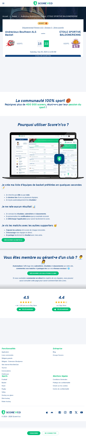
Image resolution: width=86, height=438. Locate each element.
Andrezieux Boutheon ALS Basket (20, 34)
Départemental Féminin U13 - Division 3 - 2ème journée (43, 28)
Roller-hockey (6, 401)
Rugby (4, 389)
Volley (4, 392)
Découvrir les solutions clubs (43, 273)
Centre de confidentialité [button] (61, 389)
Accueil (5, 16)
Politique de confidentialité (61, 382)
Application (5, 352)
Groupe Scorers (58, 355)
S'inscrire (34, 433)
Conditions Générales (60, 379)
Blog (54, 352)
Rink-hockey (6, 398)
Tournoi (4, 368)
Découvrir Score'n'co (13, 240)
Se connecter (50, 433)
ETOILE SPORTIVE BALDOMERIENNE (70, 34)
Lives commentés (7, 355)
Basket (14, 16)
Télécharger (27, 309)
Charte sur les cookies (60, 386)
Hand (3, 386)
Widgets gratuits (7, 358)
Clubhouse (5, 374)
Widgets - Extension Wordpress (12, 361)
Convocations (6, 371)
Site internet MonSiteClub (10, 364)
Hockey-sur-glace (7, 395)
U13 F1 (19, 43)
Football (4, 379)
